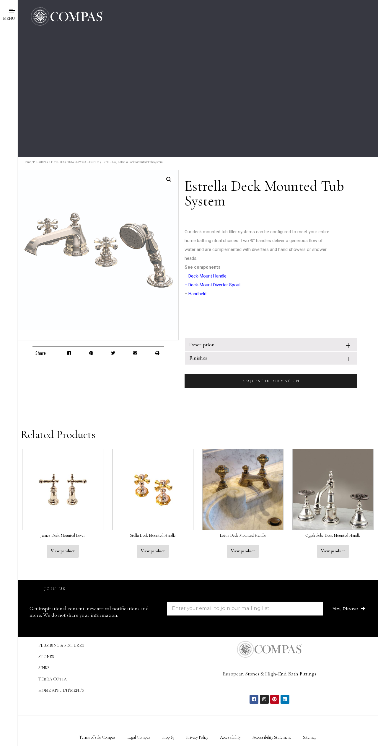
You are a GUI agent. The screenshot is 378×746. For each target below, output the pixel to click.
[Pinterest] (274, 699)
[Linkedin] (285, 699)
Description (202, 344)
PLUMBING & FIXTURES (48, 162)
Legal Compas (138, 737)
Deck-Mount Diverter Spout (214, 285)
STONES (46, 656)
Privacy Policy (197, 737)
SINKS (44, 667)
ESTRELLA (109, 162)
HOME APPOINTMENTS (61, 690)
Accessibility (230, 737)
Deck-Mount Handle (207, 276)
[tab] (271, 344)
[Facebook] (254, 699)
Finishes (198, 358)
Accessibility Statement (271, 737)
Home (27, 162)
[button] (69, 353)
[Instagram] (264, 699)
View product (63, 551)
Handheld (197, 293)
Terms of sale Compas (97, 737)
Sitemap (310, 737)
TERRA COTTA (52, 679)
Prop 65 (168, 737)
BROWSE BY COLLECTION (83, 162)
